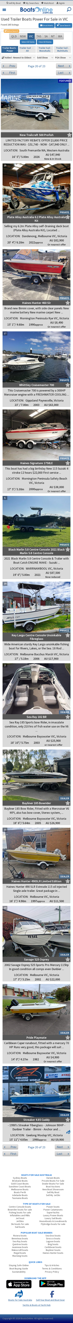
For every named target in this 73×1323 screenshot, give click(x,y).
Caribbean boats (53, 1247)
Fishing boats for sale (20, 1212)
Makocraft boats (20, 1250)
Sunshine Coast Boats (20, 1186)
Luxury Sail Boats (53, 1218)
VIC (31, 36)
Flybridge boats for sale (53, 1224)
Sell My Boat (53, 1192)
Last (60, 73)
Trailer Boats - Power (9, 49)
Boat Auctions (53, 1186)
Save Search (64, 25)
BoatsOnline (27, 1318)
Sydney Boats (20, 1177)
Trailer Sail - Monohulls (45, 49)
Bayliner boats (53, 1250)
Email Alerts (47, 25)
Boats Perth (20, 1192)
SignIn (62, 3)
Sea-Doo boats (53, 1235)
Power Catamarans (53, 1209)
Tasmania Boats (20, 1198)
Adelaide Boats (20, 1195)
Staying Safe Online (19, 1265)
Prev (12, 66)
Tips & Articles (52, 1265)
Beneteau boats (20, 1238)
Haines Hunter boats (53, 1252)
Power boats (53, 1206)
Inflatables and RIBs (20, 1215)
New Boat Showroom (53, 1189)
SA (46, 36)
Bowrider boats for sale (20, 1209)
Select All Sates (28, 42)
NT (53, 36)
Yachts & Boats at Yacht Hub (37, 1305)
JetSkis (20, 1221)
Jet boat (20, 1218)
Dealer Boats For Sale (53, 1183)
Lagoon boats (53, 1241)
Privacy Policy (52, 1271)
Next (61, 66)
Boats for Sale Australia (20, 1299)
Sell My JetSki (53, 1195)
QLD (14, 36)
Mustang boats (20, 1255)
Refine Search (11, 31)
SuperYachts (53, 1212)
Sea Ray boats (20, 1241)
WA (60, 36)
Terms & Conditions (52, 1268)
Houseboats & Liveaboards (53, 1221)
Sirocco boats (53, 1238)
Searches (32, 3)
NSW (23, 36)
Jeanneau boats (20, 1247)
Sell (14, 3)
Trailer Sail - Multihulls (62, 49)
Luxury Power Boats (53, 1215)
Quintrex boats (20, 1244)
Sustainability (19, 1271)
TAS (38, 36)
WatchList (49, 3)
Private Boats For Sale (53, 1180)
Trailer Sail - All (27, 49)
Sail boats (20, 1226)
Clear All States (45, 42)
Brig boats (53, 1244)
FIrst (12, 73)
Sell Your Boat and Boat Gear (50, 1299)
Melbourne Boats (20, 1189)
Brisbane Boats (20, 1180)
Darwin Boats (53, 1177)
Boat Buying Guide (19, 1268)
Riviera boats (20, 1235)
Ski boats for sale (20, 1224)
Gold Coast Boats (20, 1183)
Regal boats (20, 1252)
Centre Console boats (20, 1206)
